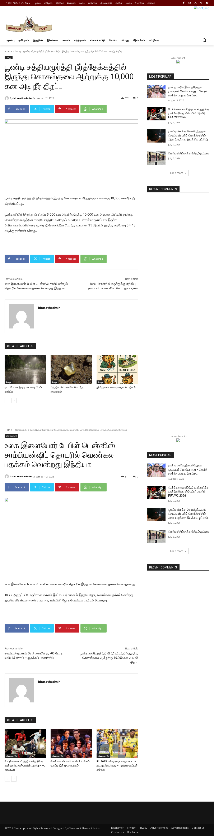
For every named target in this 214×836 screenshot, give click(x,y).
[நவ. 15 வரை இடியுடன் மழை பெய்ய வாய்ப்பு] (25, 369)
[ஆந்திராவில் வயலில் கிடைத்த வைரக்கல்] (71, 369)
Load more (176, 173)
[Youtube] (207, 3)
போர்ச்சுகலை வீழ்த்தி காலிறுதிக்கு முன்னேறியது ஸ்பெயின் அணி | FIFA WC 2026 (188, 113)
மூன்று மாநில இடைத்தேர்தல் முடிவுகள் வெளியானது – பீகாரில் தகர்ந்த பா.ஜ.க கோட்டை (187, 91)
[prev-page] (7, 400)
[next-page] (14, 400)
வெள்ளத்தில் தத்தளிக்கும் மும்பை (188, 153)
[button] (204, 40)
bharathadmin (22, 98)
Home (8, 51)
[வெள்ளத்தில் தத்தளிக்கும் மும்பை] (156, 158)
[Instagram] (189, 3)
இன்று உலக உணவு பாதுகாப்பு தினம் (116, 387)
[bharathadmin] (7, 98)
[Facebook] (183, 3)
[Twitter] (195, 3)
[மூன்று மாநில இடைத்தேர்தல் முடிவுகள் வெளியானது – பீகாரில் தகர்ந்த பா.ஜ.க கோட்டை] (156, 91)
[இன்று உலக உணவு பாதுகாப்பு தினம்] (117, 369)
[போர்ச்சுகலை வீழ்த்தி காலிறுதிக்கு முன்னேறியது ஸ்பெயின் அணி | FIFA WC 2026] (156, 113)
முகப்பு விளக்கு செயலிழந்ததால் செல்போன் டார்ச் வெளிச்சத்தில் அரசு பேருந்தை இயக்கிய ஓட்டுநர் (188, 135)
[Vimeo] (201, 3)
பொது (18, 51)
